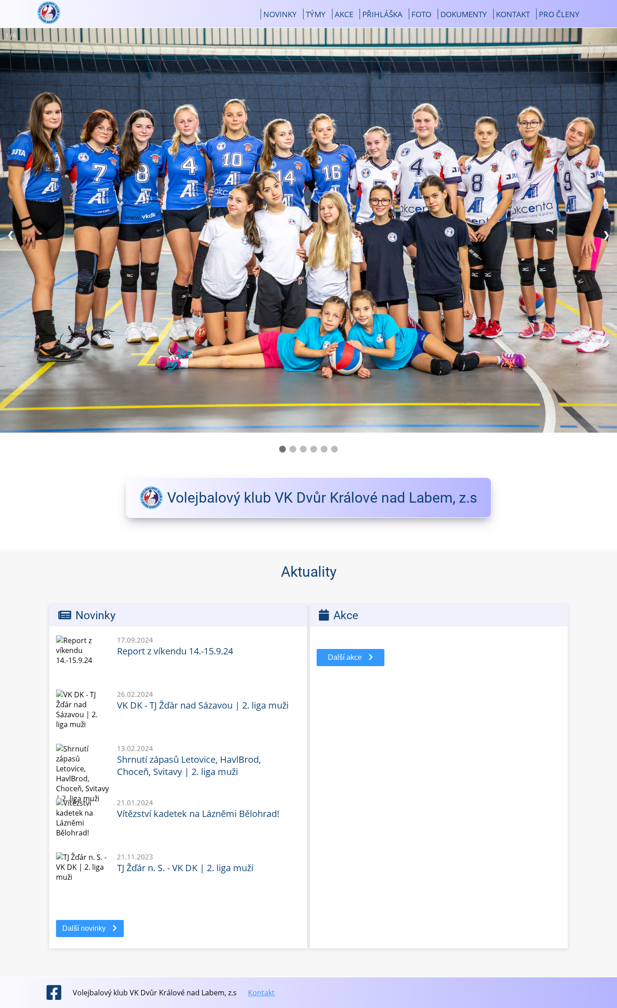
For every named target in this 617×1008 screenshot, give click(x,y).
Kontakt (513, 14)
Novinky (280, 14)
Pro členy (559, 14)
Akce (344, 14)
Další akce (345, 657)
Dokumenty (463, 14)
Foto (421, 14)
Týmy (316, 14)
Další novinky (84, 928)
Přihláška (382, 14)
